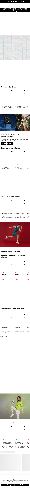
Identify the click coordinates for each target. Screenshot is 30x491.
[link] (15, 47)
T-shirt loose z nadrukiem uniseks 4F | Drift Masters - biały (7, 331)
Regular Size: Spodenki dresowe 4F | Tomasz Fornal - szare (20, 217)
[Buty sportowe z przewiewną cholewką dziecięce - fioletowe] (20, 433)
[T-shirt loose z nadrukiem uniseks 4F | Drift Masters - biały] (7, 321)
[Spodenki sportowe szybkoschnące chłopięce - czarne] (20, 97)
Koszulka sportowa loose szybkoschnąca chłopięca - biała (7, 107)
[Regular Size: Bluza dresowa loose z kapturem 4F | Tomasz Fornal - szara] (7, 207)
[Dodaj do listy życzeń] (12, 90)
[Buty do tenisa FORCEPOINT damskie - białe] (7, 158)
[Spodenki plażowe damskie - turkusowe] (7, 268)
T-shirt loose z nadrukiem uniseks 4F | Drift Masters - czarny (20, 331)
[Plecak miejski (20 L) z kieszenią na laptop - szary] (7, 433)
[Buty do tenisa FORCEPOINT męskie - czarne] (20, 158)
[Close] (28, 477)
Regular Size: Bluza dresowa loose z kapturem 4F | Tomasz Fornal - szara (7, 217)
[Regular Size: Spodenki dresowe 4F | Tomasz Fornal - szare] (20, 207)
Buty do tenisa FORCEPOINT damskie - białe (6, 168)
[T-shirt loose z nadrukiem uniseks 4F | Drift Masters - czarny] (20, 321)
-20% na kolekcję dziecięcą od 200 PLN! (15, 1)
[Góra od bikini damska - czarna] (20, 268)
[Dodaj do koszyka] (12, 93)
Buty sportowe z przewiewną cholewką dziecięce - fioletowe (19, 443)
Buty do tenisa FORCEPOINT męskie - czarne (19, 168)
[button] (7, 99)
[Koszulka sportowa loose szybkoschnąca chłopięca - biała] (7, 97)
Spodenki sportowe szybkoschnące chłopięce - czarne (20, 107)
